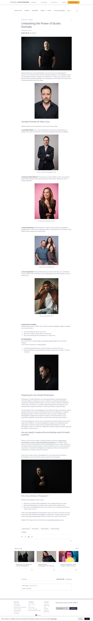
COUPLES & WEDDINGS (59, 10)
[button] (33, 2)
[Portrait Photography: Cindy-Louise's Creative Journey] (68, 556)
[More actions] (71, 19)
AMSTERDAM (35, 10)
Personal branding (55, 528)
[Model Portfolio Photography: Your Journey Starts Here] (46, 556)
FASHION (43, 10)
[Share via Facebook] (22, 536)
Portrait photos (35, 528)
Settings (81, 619)
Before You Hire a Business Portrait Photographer (24, 565)
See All (76, 548)
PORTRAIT (27, 10)
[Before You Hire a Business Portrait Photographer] (24, 556)
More (69, 10)
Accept (87, 619)
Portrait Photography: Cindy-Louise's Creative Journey (68, 565)
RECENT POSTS (18, 10)
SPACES (49, 10)
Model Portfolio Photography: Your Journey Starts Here (46, 565)
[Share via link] (32, 536)
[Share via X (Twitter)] (25, 536)
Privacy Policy (54, 619)
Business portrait (26, 528)
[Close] (91, 619)
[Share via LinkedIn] (28, 536)
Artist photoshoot (44, 528)
